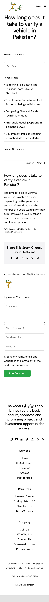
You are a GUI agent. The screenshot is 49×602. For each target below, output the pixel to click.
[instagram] (11, 439)
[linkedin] (22, 439)
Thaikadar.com (12, 229)
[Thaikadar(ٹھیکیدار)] (16, 3)
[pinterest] (38, 439)
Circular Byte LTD (14, 568)
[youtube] (16, 439)
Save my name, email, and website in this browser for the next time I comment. (22, 361)
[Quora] (32, 439)
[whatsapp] (43, 439)
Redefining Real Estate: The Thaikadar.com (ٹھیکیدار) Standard (21, 89)
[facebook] (6, 439)
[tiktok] (27, 439)
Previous (29, 163)
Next (39, 163)
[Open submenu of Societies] (41, 468)
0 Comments (17, 232)
